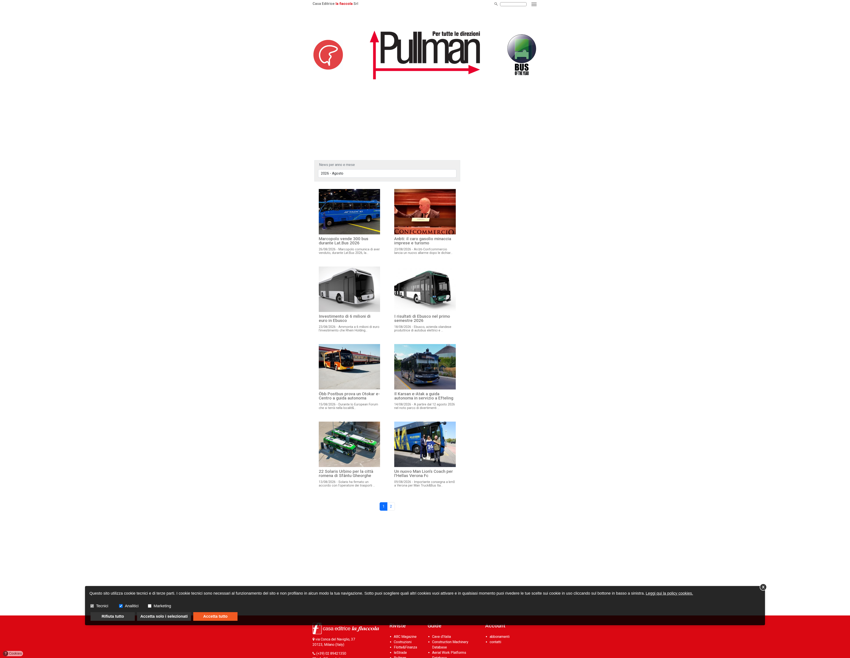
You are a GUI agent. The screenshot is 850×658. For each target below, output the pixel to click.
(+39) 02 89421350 (331, 653)
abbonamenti (500, 637)
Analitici (132, 606)
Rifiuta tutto (113, 616)
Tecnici (102, 606)
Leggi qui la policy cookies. (669, 593)
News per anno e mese (337, 165)
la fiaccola (344, 4)
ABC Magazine (405, 637)
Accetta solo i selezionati (164, 616)
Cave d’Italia (441, 637)
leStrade (400, 652)
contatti (495, 642)
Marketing (162, 606)
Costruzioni (402, 642)
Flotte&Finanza (405, 647)
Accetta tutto (215, 616)
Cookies (13, 653)
